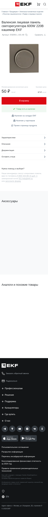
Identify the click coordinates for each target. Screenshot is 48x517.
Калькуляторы (12, 408)
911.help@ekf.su (26, 178)
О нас (7, 421)
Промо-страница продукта (25, 125)
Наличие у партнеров (25, 121)
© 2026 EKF (6, 509)
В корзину (12, 262)
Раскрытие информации (12, 452)
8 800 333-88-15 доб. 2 (27, 176)
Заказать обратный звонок (17, 373)
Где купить (10, 414)
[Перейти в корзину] (39, 4)
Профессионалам (14, 388)
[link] (5, 429)
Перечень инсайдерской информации (18, 456)
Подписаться (11, 381)
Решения (9, 395)
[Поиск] (44, 4)
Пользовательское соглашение (15, 447)
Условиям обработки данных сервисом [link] (14, 478)
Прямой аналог (9, 294)
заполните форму (13, 181)
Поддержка (10, 401)
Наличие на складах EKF (25, 116)
